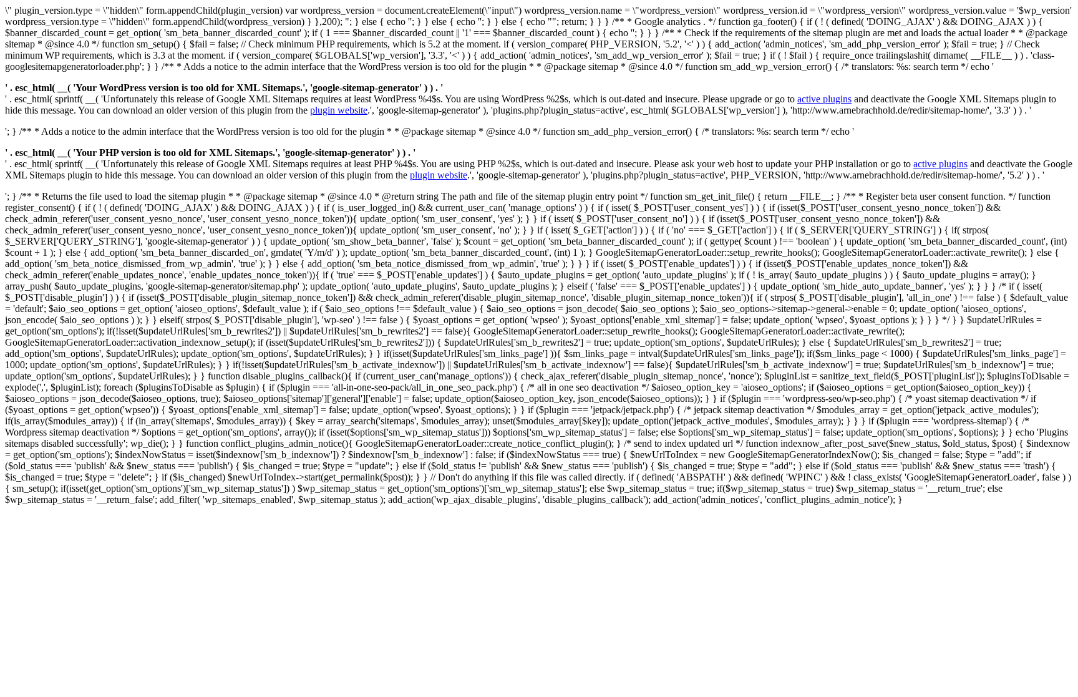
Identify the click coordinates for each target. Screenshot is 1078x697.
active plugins (824, 99)
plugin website (338, 110)
